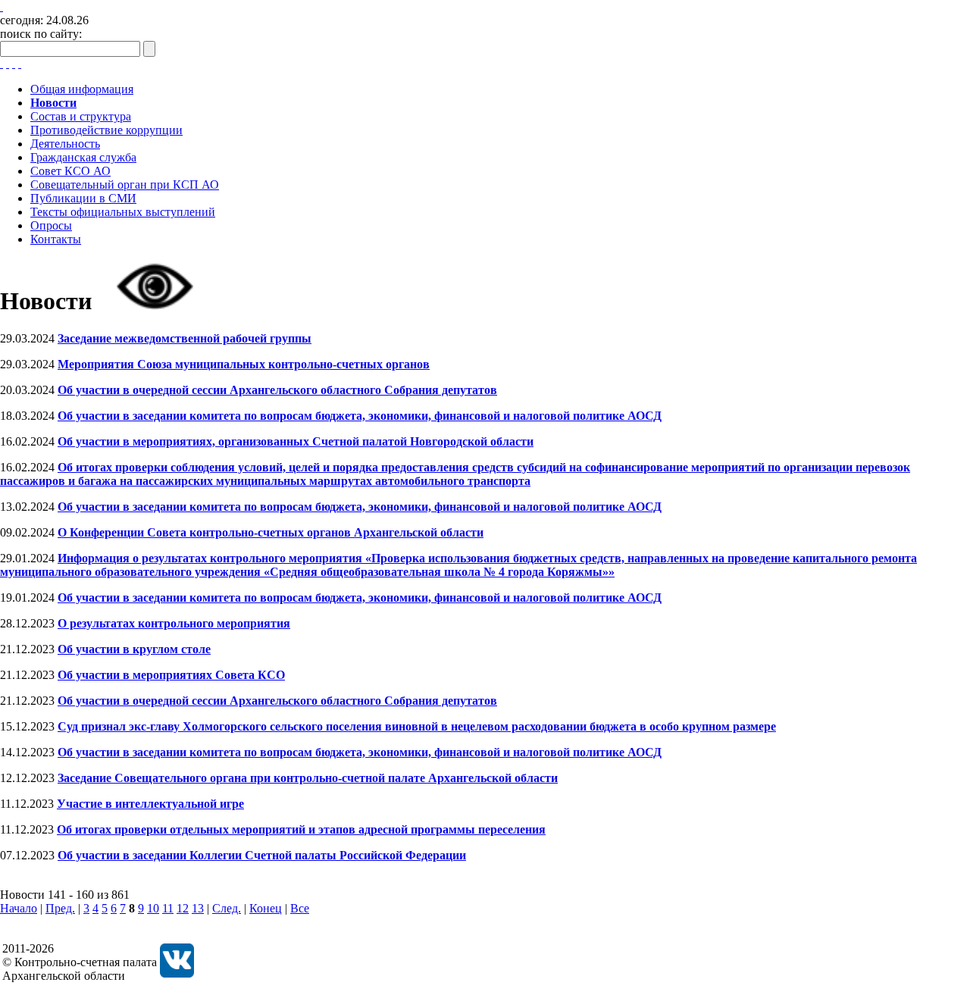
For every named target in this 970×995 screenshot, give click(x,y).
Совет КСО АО (70, 170)
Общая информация (81, 89)
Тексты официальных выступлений (122, 211)
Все (299, 908)
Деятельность (65, 143)
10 (153, 908)
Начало (18, 908)
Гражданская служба (83, 157)
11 (168, 908)
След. (226, 908)
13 (198, 908)
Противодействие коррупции (106, 130)
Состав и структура (80, 116)
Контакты (55, 239)
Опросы (51, 225)
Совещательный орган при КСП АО (124, 184)
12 (183, 908)
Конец (265, 908)
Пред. (60, 908)
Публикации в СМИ (83, 198)
